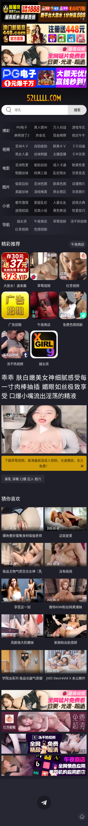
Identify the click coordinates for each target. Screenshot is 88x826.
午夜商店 (40, 221)
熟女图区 (59, 191)
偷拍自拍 (40, 165)
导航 (6, 224)
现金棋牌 (59, 135)
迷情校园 (21, 210)
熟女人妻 (21, 154)
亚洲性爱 (21, 165)
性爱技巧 (78, 210)
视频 (6, 149)
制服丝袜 (21, 173)
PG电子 (21, 127)
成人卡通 (59, 165)
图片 (6, 187)
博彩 (6, 130)
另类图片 (78, 191)
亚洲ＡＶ (21, 146)
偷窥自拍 (21, 183)
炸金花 (41, 135)
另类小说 (40, 210)
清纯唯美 (40, 191)
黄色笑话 (59, 210)
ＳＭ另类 (78, 154)
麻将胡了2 (21, 135)
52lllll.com (44, 98)
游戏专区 (78, 127)
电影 (6, 168)
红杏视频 (21, 229)
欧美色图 (59, 183)
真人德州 (40, 127)
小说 (6, 205)
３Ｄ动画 (78, 146)
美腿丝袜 (21, 191)
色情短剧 (40, 229)
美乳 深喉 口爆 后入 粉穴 (23, 479)
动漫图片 (78, 183)
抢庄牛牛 (78, 135)
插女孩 (22, 221)
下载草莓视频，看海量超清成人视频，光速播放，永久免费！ (44, 463)
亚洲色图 (40, 183)
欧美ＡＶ (59, 146)
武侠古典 (78, 202)
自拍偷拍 (40, 146)
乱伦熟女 (59, 173)
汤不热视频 (78, 221)
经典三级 (40, 173)
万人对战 (59, 127)
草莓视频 (59, 221)
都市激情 (21, 202)
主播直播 (59, 154)
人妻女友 (59, 202)
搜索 (77, 110)
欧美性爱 (78, 165)
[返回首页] (82, 816)
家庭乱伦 (40, 202)
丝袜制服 (40, 154)
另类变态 (78, 173)
